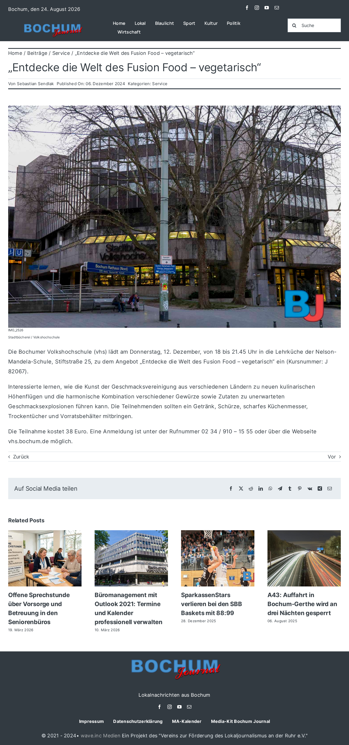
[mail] (277, 7)
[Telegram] (280, 489)
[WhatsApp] (270, 489)
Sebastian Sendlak (35, 83)
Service (159, 83)
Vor (332, 457)
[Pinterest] (300, 489)
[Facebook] (231, 489)
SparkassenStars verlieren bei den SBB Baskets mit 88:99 (211, 603)
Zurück (21, 457)
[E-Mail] (330, 489)
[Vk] (310, 489)
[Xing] (320, 489)
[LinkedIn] (261, 489)
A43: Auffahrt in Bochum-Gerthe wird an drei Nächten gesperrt (302, 603)
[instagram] (257, 7)
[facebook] (247, 7)
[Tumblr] (290, 489)
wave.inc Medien (101, 735)
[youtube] (266, 7)
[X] (241, 489)
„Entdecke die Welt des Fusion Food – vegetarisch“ (134, 67)
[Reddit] (251, 489)
